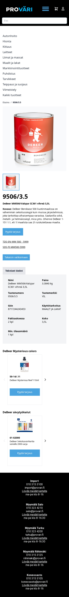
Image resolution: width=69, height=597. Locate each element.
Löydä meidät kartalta (34, 491)
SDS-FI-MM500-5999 (14, 247)
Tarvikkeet (9, 79)
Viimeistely (9, 90)
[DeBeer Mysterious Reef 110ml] (25, 364)
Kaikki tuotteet (12, 95)
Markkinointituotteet (16, 68)
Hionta (7, 41)
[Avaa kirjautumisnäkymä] (63, 9)
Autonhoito (10, 36)
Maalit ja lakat (11, 63)
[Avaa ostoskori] (56, 9)
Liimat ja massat (13, 57)
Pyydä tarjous (12, 231)
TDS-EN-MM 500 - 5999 (15, 241)
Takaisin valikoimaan (16, 257)
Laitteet (7, 52)
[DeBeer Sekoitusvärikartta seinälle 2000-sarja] (25, 425)
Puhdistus (9, 73)
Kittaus (7, 47)
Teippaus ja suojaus (15, 84)
